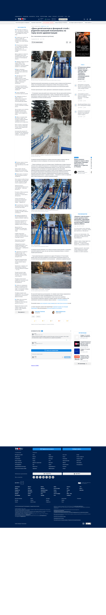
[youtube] (50, 477)
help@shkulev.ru (23, 516)
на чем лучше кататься (61, 303)
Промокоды (25, 16)
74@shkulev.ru (28, 514)
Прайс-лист (17, 456)
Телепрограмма (43, 16)
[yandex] (53, 477)
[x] (46, 477)
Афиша (49, 16)
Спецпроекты (80, 464)
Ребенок (38, 316)
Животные (35, 466)
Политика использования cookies (60, 516)
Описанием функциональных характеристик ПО (62, 511)
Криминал (51, 456)
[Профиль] (90, 19)
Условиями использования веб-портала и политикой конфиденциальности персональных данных (71, 512)
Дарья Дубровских (60, 311)
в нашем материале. (63, 299)
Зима (50, 454)
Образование (51, 468)
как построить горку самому (47, 303)
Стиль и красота (80, 456)
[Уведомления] (87, 19)
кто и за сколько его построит (54, 308)
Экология (79, 460)
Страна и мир (79, 458)
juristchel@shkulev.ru (43, 515)
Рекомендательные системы (59, 518)
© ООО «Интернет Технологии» (20, 523)
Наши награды (18, 460)
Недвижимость (18, 16)
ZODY (69, 16)
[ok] (40, 477)
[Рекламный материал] (63, 19)
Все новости (22, 27)
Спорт (78, 454)
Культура (51, 458)
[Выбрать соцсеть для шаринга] (70, 42)
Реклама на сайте (19, 454)
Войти (35, 357)
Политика (65, 458)
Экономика (79, 462)
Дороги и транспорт (37, 462)
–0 (69, 340)
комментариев (38, 42)
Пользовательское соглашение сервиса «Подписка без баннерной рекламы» (67, 520)
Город (34, 460)
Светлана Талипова (40, 311)
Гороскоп (54, 16)
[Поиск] (84, 19)
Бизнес (34, 456)
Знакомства (32, 16)
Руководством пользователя (59, 510)
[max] (43, 477)
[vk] (37, 477)
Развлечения (65, 464)
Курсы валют (61, 16)
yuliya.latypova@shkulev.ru (78, 506)
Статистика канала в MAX (20, 468)
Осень (64, 456)
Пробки (47, 19)
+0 (66, 340)
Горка (33, 316)
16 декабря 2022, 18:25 (35, 39)
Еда (33, 464)
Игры (66, 16)
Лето (50, 460)
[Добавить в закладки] (67, 42)
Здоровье (35, 468)
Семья (64, 468)
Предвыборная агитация (20, 466)
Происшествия (66, 460)
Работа (64, 462)
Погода (37, 16)
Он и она (64, 454)
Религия (64, 466)
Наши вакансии (18, 462)
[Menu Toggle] (15, 19)
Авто (34, 454)
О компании (17, 458)
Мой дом (51, 462)
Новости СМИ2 (35, 365)
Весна (34, 458)
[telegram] (34, 477)
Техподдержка (18, 464)
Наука (50, 464)
